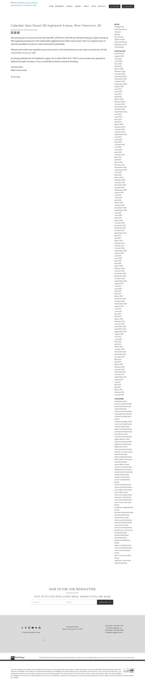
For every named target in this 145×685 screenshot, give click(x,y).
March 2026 (118, 69)
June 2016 (118, 258)
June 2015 (118, 289)
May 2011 (117, 384)
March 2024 (118, 124)
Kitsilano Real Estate (122, 477)
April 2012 (117, 362)
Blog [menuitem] (94, 6)
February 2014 (119, 321)
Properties (59, 6)
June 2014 (118, 311)
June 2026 (118, 61)
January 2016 (119, 271)
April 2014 (117, 316)
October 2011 (119, 374)
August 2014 (118, 306)
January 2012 (119, 369)
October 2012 (119, 357)
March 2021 (118, 162)
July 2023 (118, 137)
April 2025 (118, 97)
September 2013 (120, 331)
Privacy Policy (105, 657)
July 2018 (117, 213)
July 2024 (118, 114)
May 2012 (117, 359)
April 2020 (118, 175)
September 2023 (120, 134)
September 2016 (120, 251)
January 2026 (119, 74)
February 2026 (119, 71)
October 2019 (119, 187)
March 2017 (118, 240)
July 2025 (118, 89)
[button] (114, 6)
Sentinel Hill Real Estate (123, 522)
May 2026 (118, 64)
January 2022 (119, 155)
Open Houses (119, 39)
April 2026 (118, 66)
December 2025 (120, 76)
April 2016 (117, 263)
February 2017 (119, 243)
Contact (101, 6)
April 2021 (117, 160)
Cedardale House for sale (23, 52)
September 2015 (120, 281)
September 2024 (120, 112)
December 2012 (120, 352)
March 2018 (118, 220)
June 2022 (118, 150)
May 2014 (117, 314)
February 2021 (119, 165)
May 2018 (117, 218)
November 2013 (120, 329)
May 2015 (117, 291)
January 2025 (119, 104)
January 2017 (119, 246)
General (117, 32)
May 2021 (117, 157)
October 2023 (119, 132)
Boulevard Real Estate (122, 406)
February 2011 (119, 392)
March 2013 (118, 347)
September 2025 (120, 84)
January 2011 (119, 395)
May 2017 (117, 235)
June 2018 (118, 215)
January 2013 (119, 349)
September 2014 (120, 304)
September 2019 (120, 190)
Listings (117, 34)
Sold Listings (119, 47)
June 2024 (118, 117)
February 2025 (119, 102)
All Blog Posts (119, 27)
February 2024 (119, 127)
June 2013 (118, 339)
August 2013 (118, 334)
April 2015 (117, 294)
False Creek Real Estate (123, 457)
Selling (78, 6)
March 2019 (118, 203)
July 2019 (117, 195)
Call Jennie (115, 6)
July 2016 (117, 256)
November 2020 (120, 167)
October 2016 (119, 248)
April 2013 (117, 344)
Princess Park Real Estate (123, 512)
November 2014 (120, 299)
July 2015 (117, 286)
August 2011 (118, 379)
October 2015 (119, 278)
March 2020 (118, 177)
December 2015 (120, 273)
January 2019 (119, 205)
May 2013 (117, 342)
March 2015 (118, 296)
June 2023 (118, 139)
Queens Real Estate (121, 515)
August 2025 (119, 86)
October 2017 (119, 230)
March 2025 (118, 99)
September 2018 (120, 210)
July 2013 (117, 336)
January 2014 (119, 324)
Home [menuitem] (51, 6)
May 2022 (118, 152)
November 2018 (120, 208)
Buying (69, 6)
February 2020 (119, 180)
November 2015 (120, 276)
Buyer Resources (120, 29)
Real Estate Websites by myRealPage (122, 657)
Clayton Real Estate (121, 427)
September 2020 (120, 170)
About (86, 6)
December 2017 (120, 225)
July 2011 (117, 382)
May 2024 (118, 119)
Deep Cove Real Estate (123, 429)
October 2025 (119, 81)
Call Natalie (129, 6)
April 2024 (118, 122)
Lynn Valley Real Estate (123, 490)
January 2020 (119, 182)
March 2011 (118, 389)
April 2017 (117, 238)
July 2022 (118, 147)
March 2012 (118, 364)
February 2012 (119, 367)
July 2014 (117, 309)
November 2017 (120, 228)
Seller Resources (120, 44)
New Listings (118, 37)
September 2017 (120, 233)
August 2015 (118, 283)
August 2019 (118, 192)
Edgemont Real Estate (122, 444)
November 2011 (119, 372)
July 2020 (118, 172)
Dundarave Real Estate (123, 432)
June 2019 (118, 198)
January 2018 (119, 223)
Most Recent (119, 54)
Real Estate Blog (120, 42)
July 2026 (118, 59)
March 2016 (118, 266)
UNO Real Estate (120, 538)
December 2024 (120, 107)
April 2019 (117, 200)
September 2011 (120, 377)
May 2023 (118, 142)
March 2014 (118, 319)
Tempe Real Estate (121, 535)
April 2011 (117, 387)
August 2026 (119, 56)
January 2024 (119, 129)
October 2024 (119, 109)
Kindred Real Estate (121, 474)
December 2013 (120, 326)
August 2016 (118, 253)
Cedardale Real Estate (123, 414)
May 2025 (118, 94)
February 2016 (119, 268)
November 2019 (120, 185)
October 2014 (119, 301)
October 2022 (119, 145)
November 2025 (120, 79)
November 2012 (120, 354)
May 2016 (117, 261)
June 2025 (118, 91)
